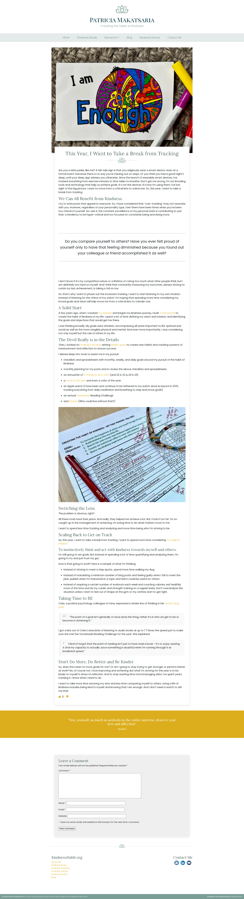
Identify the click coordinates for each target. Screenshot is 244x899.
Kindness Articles (59, 871)
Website (62, 816)
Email (61, 809)
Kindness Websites (60, 868)
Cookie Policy (30, 896)
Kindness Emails (87, 37)
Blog (129, 37)
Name (62, 803)
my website (105, 313)
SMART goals (118, 345)
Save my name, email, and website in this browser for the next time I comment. (100, 822)
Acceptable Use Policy (78, 896)
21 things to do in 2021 (96, 375)
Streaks (73, 401)
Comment (64, 770)
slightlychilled (236, 896)
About (66, 37)
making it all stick (90, 345)
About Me (56, 862)
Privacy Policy (42, 896)
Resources (111, 37)
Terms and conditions (58, 896)
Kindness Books (59, 865)
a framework (167, 313)
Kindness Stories (150, 37)
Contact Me (175, 37)
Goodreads (83, 395)
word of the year (76, 380)
